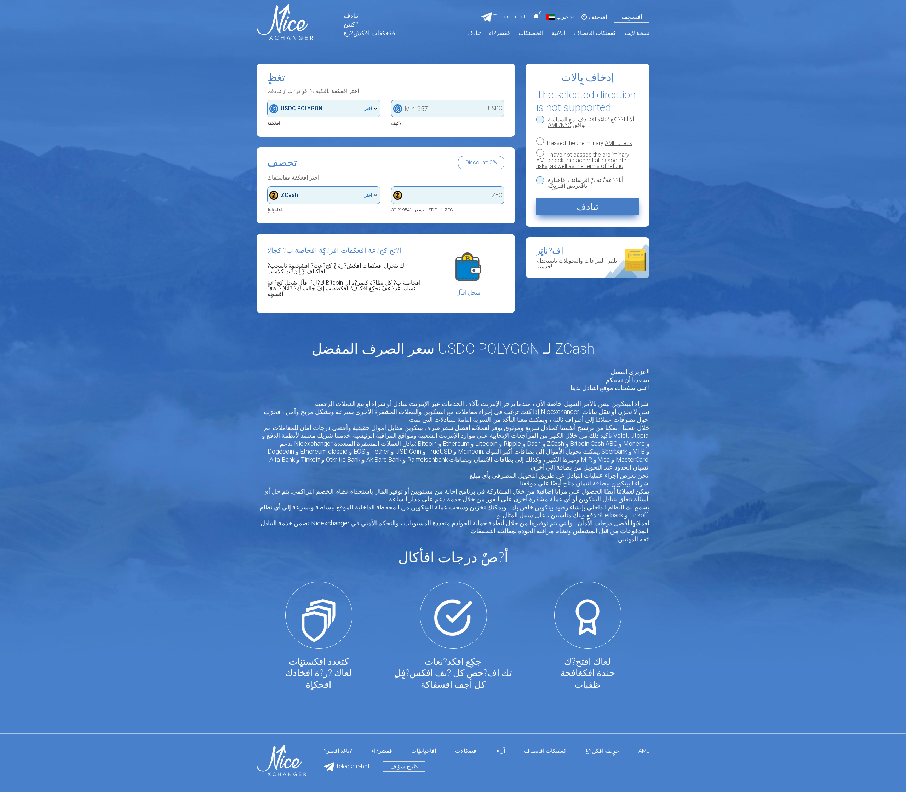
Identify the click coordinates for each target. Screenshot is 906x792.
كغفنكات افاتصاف (595, 33)
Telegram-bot (351, 766)
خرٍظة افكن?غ (602, 751)
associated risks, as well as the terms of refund (583, 163)
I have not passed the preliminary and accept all (583, 160)
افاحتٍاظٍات (423, 751)
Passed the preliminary (589, 143)
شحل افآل (468, 293)
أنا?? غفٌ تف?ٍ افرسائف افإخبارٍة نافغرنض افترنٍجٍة (585, 183)
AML (643, 751)
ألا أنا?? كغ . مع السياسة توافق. (591, 122)
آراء (501, 751)
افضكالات (466, 751)
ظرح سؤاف (404, 766)
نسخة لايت (637, 33)
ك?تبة (559, 33)
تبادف (474, 33)
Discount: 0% (481, 162)
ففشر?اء (499, 33)
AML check (618, 143)
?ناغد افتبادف (593, 119)
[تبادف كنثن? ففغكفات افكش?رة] (285, 21)
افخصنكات (530, 33)
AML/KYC (559, 125)
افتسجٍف (631, 16)
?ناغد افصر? (338, 751)
